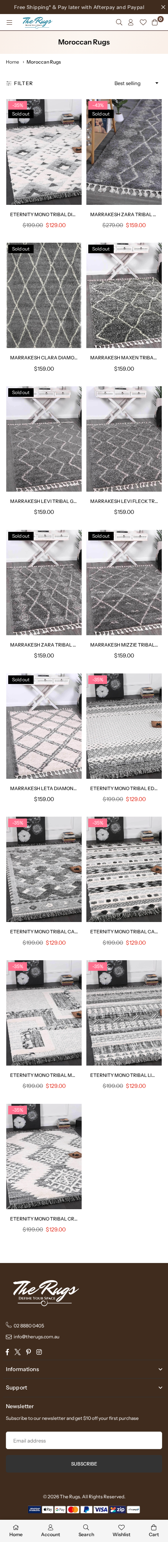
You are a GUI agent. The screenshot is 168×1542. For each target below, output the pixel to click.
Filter (23, 83)
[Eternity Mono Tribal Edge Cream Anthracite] (124, 726)
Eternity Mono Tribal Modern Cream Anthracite (74, 1075)
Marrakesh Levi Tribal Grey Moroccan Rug (66, 501)
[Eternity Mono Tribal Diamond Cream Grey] (44, 151)
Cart (154, 1534)
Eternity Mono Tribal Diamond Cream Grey (66, 214)
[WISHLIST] (143, 22)
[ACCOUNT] (131, 22)
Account (50, 1534)
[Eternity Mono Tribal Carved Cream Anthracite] (124, 869)
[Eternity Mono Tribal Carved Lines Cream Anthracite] (44, 869)
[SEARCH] (119, 22)
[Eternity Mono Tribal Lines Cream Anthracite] (124, 1013)
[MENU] (9, 22)
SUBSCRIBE (84, 1464)
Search (86, 1534)
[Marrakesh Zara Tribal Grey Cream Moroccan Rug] (44, 582)
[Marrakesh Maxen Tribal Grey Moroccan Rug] (124, 295)
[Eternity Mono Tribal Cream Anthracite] (44, 1156)
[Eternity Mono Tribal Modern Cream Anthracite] (44, 1013)
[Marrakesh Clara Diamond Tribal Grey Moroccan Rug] (44, 295)
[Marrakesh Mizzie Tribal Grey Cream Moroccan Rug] (124, 582)
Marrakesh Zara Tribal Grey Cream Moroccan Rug (77, 645)
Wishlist (121, 1534)
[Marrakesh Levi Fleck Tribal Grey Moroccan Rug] (124, 439)
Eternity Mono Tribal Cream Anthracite (63, 1219)
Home (12, 62)
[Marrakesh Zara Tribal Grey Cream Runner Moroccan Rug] (124, 151)
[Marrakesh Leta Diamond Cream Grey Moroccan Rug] (44, 726)
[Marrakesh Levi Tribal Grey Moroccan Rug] (44, 439)
